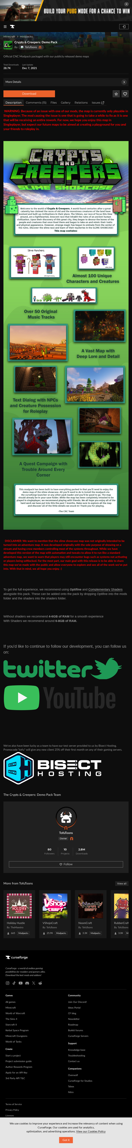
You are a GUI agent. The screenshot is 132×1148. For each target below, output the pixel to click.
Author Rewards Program (19, 1067)
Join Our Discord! (77, 1002)
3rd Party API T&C (15, 1078)
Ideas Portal (74, 1008)
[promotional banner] (66, 10)
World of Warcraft (15, 1013)
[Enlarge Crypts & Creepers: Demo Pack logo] (7, 45)
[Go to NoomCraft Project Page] (91, 914)
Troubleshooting (76, 1056)
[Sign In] (124, 26)
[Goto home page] (12, 26)
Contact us (74, 1061)
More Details (13, 82)
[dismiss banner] (126, 4)
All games (10, 1002)
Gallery (65, 102)
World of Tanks (13, 1042)
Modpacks (26, 36)
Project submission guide (19, 1061)
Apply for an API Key (16, 1073)
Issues (96, 102)
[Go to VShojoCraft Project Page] (55, 914)
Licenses (10, 1116)
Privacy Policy (12, 1110)
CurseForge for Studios (80, 1081)
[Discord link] (27, 983)
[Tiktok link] (14, 983)
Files (54, 102)
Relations (81, 102)
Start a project (13, 1056)
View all (121, 883)
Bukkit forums (75, 1030)
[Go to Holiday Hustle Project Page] (19, 914)
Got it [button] (66, 1140)
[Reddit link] (40, 983)
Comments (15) (36, 102)
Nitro (71, 1092)
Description (14, 102)
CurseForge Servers (78, 1036)
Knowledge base (76, 1050)
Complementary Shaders (105, 589)
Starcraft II (11, 1025)
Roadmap (73, 1025)
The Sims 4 (11, 1019)
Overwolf (73, 1075)
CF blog (72, 1013)
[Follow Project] (125, 93)
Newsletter (74, 1019)
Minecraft (9, 36)
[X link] (34, 983)
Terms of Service (14, 1104)
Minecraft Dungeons (16, 1036)
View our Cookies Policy (91, 1131)
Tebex (71, 1086)
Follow (68, 864)
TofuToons (66, 833)
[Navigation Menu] (5, 26)
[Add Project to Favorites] (116, 93)
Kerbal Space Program (17, 1030)
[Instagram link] (8, 983)
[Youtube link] (21, 983)
